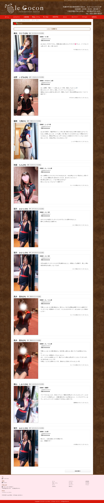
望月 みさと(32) (21, 209)
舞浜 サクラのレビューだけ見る (36, 33)
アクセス (84, 17)
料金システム (36, 17)
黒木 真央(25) (20, 297)
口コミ (65, 17)
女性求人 (94, 17)
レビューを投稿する (52, 29)
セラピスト (16, 17)
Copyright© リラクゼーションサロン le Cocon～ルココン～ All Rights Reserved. (52, 501)
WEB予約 (55, 17)
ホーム (7, 17)
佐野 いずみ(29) (21, 77)
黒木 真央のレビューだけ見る (34, 296)
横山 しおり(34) (21, 384)
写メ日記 (45, 17)
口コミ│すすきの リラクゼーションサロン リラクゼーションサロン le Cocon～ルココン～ (84, 0)
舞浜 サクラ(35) (21, 33)
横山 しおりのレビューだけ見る (36, 384)
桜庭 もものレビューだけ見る (34, 164)
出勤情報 (26, 17)
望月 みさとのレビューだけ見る (36, 208)
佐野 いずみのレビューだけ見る (36, 77)
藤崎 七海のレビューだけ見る (34, 121)
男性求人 (70, 486)
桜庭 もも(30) (20, 165)
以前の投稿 (77, 471)
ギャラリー (75, 17)
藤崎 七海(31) (20, 121)
